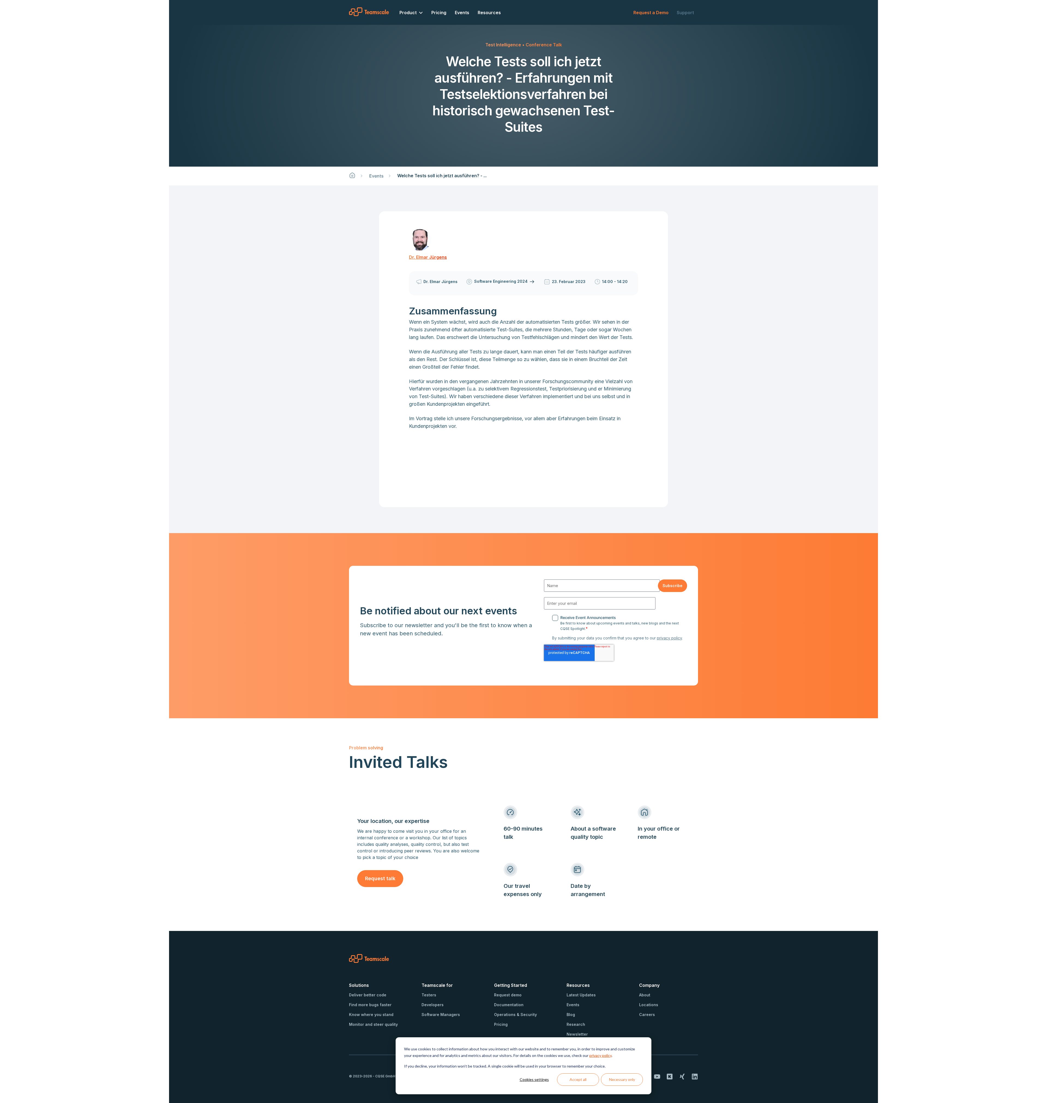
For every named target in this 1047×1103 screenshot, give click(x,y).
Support (685, 12)
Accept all (578, 1079)
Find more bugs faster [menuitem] (370, 1004)
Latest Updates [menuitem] (581, 995)
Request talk (380, 878)
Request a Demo (651, 12)
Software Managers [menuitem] (441, 1014)
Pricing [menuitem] (438, 12)
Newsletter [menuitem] (577, 1034)
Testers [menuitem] (429, 995)
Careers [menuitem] (647, 1014)
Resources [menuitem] (489, 12)
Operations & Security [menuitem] (515, 1014)
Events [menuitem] (462, 12)
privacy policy (600, 1055)
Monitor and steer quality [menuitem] (373, 1024)
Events (376, 176)
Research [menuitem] (576, 1024)
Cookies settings (534, 1079)
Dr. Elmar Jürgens (428, 257)
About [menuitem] (644, 995)
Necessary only (622, 1079)
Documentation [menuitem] (509, 1004)
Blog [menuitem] (571, 1014)
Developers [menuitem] (433, 1004)
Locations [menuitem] (648, 1004)
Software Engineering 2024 (501, 281)
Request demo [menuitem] (508, 995)
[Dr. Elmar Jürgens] (420, 240)
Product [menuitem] (408, 12)
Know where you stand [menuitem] (371, 1014)
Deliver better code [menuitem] (367, 995)
